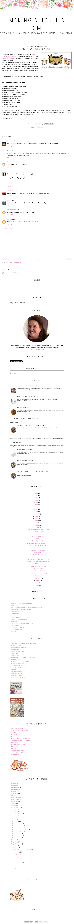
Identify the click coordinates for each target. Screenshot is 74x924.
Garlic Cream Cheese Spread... (25, 460)
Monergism (14, 621)
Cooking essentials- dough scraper (27, 386)
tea (12, 866)
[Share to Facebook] (51, 124)
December (37, 523)
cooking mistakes (15, 799)
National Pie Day (15, 852)
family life (13, 803)
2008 (36, 516)
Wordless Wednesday (17, 870)
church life (13, 795)
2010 (36, 511)
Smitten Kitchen (15, 754)
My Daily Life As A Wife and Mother (20, 661)
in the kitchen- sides (16, 834)
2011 (36, 509)
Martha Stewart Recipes (17, 750)
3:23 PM (9, 146)
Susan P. (9, 200)
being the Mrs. (14, 785)
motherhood (14, 846)
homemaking (14, 811)
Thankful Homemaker (16, 671)
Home (37, 259)
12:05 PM (10, 214)
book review (14, 791)
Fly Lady (13, 615)
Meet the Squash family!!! (38, 570)
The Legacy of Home (16, 675)
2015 (37, 500)
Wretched (13, 631)
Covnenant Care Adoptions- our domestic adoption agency (26, 607)
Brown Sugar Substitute (38, 541)
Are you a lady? (38, 531)
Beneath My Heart (16, 645)
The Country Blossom (16, 673)
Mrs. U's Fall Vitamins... (38, 557)
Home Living (14, 653)
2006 (36, 521)
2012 (37, 507)
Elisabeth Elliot (15, 613)
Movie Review (14, 848)
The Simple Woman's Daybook (19, 868)
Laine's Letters (15, 655)
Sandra (9, 171)
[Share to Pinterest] (52, 124)
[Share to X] (49, 124)
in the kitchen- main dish (17, 832)
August (37, 580)
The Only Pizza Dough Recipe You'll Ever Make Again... (33, 471)
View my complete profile (37, 349)
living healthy (14, 842)
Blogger (40, 591)
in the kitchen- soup (16, 838)
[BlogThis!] (47, 124)
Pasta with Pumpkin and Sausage (38, 573)
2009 (36, 514)
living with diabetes (16, 844)
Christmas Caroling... (23, 407)
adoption (13, 783)
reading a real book (16, 860)
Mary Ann (9, 141)
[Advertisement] (37, 243)
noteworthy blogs (15, 854)
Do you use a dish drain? (24, 450)
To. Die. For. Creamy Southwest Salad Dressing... (31, 425)
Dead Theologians (16, 611)
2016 (37, 498)
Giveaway (13, 809)
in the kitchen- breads (16, 824)
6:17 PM (9, 167)
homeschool (14, 815)
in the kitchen (39, 127)
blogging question (16, 789)
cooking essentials (16, 797)
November (37, 525)
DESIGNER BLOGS (44, 922)
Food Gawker (14, 742)
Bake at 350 (14, 734)
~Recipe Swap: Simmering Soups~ (38, 548)
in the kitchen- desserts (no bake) (19, 830)
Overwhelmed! (11, 190)
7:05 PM (9, 224)
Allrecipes (13, 732)
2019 (37, 491)
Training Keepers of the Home (19, 677)
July (37, 583)
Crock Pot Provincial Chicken (38, 566)
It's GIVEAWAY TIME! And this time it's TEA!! (23, 436)
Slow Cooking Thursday (8, 58)
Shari (8, 162)
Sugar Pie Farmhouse (17, 667)
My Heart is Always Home (17, 663)
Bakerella (13, 736)
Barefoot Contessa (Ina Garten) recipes (21, 738)
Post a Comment (7, 228)
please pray (14, 858)
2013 (36, 504)
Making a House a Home (37, 24)
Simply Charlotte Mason (17, 627)
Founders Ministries (16, 617)
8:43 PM (9, 205)
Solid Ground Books (16, 629)
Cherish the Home (12, 209)
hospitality (13, 820)
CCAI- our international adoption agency (21, 603)
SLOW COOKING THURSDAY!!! (38, 545)
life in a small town (16, 840)
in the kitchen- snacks (16, 836)
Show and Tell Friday (16, 862)
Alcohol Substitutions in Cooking (19, 730)
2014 (36, 502)
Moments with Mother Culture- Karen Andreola (23, 657)
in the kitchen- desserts (17, 828)
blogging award (15, 787)
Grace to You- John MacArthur (19, 619)
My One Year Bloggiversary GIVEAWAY (21, 850)
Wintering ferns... (38, 552)
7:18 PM (9, 196)
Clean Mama (14, 605)
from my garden (15, 807)
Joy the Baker (14, 748)
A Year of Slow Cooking (17, 728)
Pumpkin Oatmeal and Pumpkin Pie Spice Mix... (38, 561)
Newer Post (5, 259)
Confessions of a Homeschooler (19, 647)
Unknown (9, 219)
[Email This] (45, 124)
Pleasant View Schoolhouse (18, 665)
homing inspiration (16, 818)
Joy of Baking (14, 746)
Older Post (69, 259)
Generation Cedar (16, 649)
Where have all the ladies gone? (38, 534)
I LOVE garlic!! (38, 564)
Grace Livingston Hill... (18, 443)
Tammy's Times (15, 669)
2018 (36, 493)
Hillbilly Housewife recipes (18, 744)
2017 (36, 495)
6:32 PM (9, 186)
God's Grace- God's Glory (17, 651)
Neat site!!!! (38, 538)
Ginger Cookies (38, 568)
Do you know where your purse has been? (38, 543)
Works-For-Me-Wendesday (18, 872)
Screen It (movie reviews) (17, 625)
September (37, 578)
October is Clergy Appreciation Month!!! (38, 559)
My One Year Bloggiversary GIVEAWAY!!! (28, 397)
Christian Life (14, 793)
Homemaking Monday (17, 813)
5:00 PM (9, 157)
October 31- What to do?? (38, 536)
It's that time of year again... (38, 550)
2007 (36, 518)
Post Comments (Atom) (16, 262)
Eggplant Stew (38, 575)
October (37, 527)
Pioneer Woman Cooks (17, 752)
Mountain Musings (16, 659)
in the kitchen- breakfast (17, 826)
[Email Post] (42, 124)
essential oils (14, 801)
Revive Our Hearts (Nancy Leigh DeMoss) (22, 623)
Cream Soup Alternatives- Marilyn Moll (21, 740)
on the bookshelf (15, 856)
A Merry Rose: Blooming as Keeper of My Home (23, 643)
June (37, 585)
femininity (13, 805)
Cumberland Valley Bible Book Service (21, 609)
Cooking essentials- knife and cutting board (38, 529)
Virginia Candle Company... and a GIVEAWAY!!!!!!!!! (25, 418)
